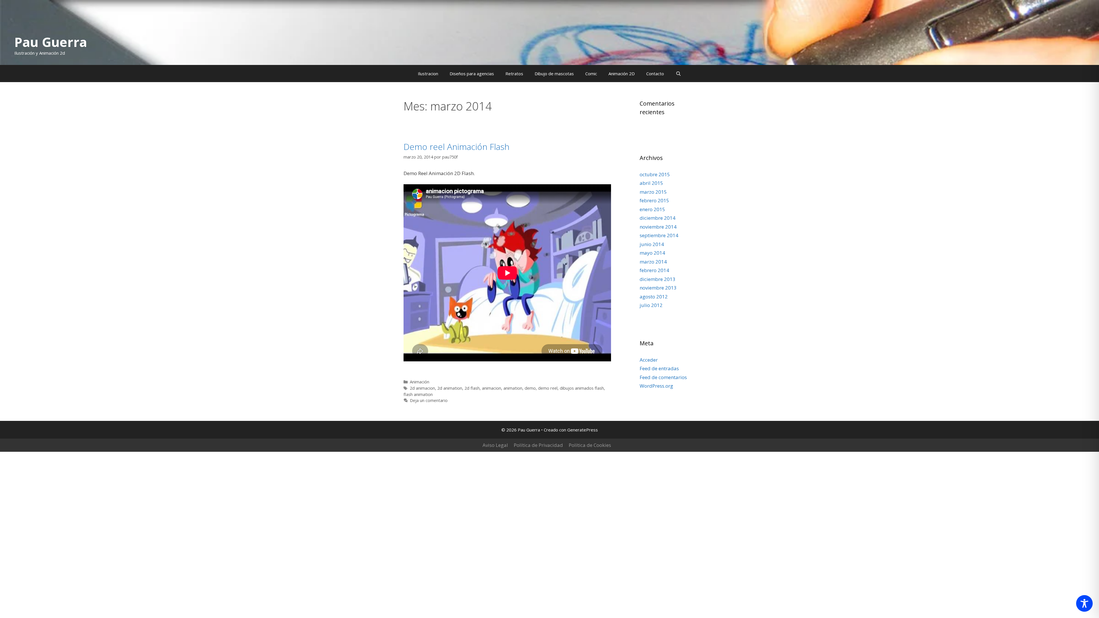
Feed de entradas (659, 368)
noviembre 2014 (658, 226)
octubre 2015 (655, 174)
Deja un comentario (429, 400)
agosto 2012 (654, 296)
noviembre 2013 (658, 287)
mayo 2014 (652, 252)
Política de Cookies (590, 445)
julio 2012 (651, 305)
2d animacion (422, 388)
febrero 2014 (654, 270)
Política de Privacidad (538, 445)
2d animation (449, 388)
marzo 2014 (653, 261)
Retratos (514, 73)
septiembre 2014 (659, 235)
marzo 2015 (653, 192)
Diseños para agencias (472, 73)
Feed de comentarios (663, 377)
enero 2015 (652, 209)
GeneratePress (582, 430)
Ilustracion (428, 73)
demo (530, 388)
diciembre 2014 (657, 218)
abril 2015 (651, 183)
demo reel (548, 388)
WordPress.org (656, 386)
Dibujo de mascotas (554, 73)
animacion (491, 388)
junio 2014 (652, 244)
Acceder (649, 359)
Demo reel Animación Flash (456, 146)
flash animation (418, 394)
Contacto (655, 73)
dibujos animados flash (582, 388)
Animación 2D (621, 73)
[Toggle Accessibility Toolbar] (1084, 603)
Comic (591, 73)
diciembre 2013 (657, 279)
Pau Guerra (50, 42)
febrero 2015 (654, 200)
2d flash (472, 388)
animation (512, 388)
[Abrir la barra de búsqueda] (678, 73)
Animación (419, 382)
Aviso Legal (495, 445)
